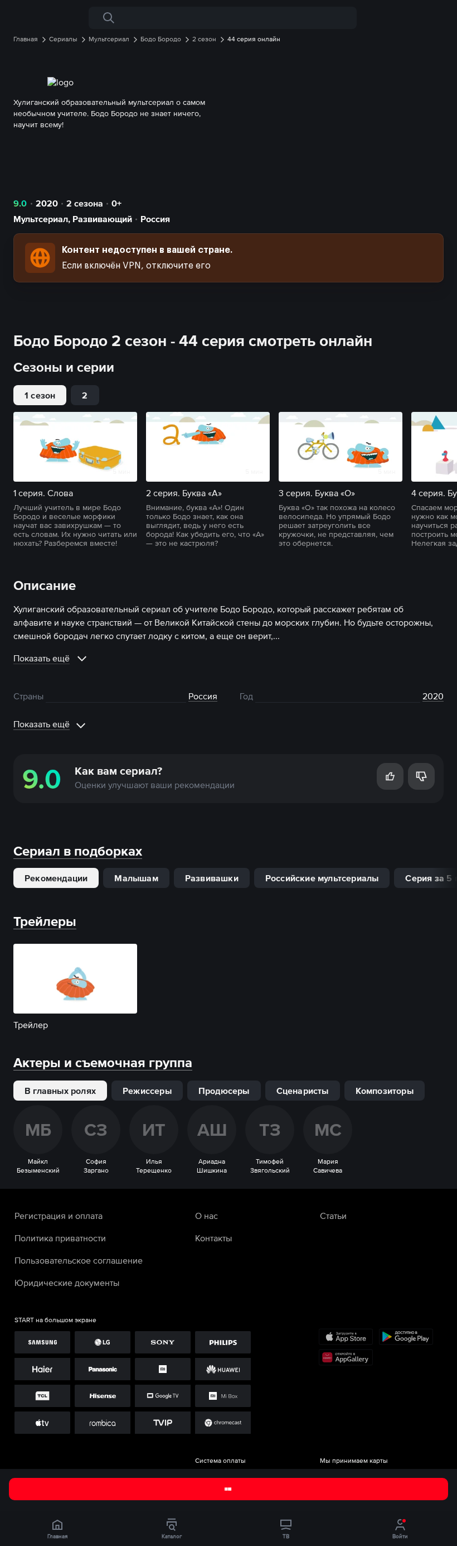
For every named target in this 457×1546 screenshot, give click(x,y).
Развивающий (102, 219)
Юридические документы (66, 1283)
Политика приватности (60, 1238)
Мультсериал (40, 219)
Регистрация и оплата (58, 1216)
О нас (206, 1216)
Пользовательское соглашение (78, 1260)
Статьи (333, 1216)
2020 (47, 203)
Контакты (213, 1238)
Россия (155, 219)
